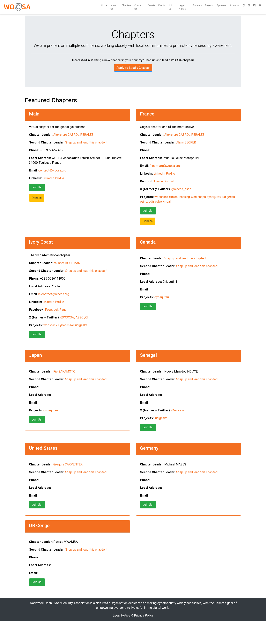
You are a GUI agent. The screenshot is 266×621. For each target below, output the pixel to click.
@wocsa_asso (181, 189)
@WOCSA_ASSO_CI (74, 317)
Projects (209, 5)
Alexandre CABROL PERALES (73, 134)
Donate (151, 5)
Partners (197, 5)
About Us (113, 7)
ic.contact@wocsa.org (53, 294)
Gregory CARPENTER (68, 464)
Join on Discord (163, 181)
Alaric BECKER (186, 142)
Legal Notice (182, 7)
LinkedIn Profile (53, 178)
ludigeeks (228, 197)
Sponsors (234, 5)
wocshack (161, 197)
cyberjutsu (214, 197)
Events (162, 5)
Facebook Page (56, 309)
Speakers (221, 5)
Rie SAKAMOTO (64, 371)
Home (104, 5)
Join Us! (171, 7)
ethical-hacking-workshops (187, 197)
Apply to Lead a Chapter (133, 68)
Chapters (126, 5)
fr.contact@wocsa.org (164, 166)
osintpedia (147, 201)
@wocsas (178, 410)
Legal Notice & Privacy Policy (133, 615)
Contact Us (138, 7)
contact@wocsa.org (52, 170)
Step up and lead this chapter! (86, 142)
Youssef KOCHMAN (66, 263)
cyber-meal (163, 201)
